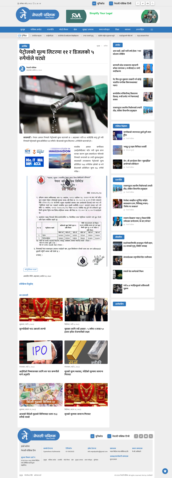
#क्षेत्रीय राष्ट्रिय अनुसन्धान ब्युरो (106, 35)
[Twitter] (143, 3)
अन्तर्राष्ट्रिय (140, 29)
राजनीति (50, 29)
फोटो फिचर (63, 29)
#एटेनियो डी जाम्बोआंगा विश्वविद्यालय (68, 35)
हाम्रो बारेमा (25, 446)
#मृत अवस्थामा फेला (143, 35)
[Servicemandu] (112, 23)
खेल (75, 29)
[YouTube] (148, 3)
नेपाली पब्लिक (31, 67)
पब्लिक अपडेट (36, 29)
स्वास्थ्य (127, 29)
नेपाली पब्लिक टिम (28, 450)
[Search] (152, 3)
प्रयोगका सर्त (37, 475)
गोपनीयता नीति (28, 475)
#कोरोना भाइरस (36, 35)
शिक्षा (117, 29)
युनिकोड (96, 460)
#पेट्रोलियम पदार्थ (30, 269)
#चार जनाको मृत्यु (88, 35)
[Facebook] (138, 3)
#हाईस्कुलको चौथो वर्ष (125, 35)
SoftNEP (150, 475)
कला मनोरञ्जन (104, 29)
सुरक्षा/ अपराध (87, 29)
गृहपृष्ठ (22, 29)
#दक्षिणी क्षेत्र (49, 35)
